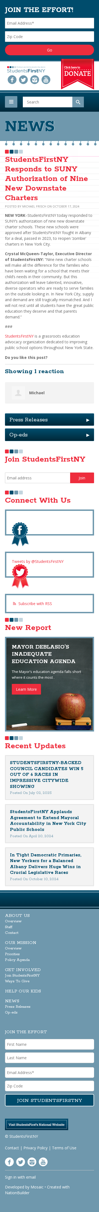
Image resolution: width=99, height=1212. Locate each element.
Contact (11, 933)
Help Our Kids (23, 991)
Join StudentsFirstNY (22, 975)
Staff (8, 927)
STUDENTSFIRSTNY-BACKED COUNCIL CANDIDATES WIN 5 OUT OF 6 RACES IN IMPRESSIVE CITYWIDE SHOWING (46, 774)
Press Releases (49, 419)
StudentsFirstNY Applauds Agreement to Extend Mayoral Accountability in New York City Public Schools (48, 821)
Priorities (12, 954)
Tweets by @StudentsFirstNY (38, 561)
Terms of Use (64, 1147)
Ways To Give (17, 981)
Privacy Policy (35, 1147)
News (12, 1001)
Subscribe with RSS (35, 603)
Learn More (26, 689)
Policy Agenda (17, 960)
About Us (17, 916)
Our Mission (20, 943)
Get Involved (23, 970)
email (31, 1177)
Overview (13, 921)
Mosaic (37, 1187)
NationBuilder (17, 1192)
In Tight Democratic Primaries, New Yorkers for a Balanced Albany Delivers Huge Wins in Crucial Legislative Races (45, 864)
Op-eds (49, 434)
